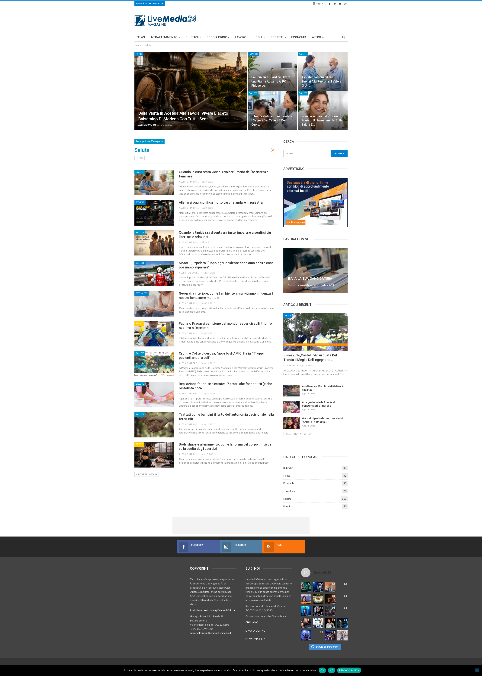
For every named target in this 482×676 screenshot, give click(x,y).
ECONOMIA (299, 37)
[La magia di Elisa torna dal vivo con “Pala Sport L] (330, 599)
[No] (477, 670)
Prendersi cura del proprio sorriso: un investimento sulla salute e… (321, 120)
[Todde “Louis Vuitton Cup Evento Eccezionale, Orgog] (306, 599)
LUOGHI (257, 37)
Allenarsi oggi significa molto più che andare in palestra (221, 202)
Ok (322, 670)
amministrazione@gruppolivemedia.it (210, 632)
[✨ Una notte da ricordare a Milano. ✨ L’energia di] (318, 635)
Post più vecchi (147, 474)
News (288, 315)
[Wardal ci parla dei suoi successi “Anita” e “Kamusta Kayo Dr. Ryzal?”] (291, 423)
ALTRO (316, 37)
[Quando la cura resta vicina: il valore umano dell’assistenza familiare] (154, 182)
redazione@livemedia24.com (220, 610)
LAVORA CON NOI (256, 630)
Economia (288, 483)
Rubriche (288, 467)
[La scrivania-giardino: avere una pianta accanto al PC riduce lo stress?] (272, 71)
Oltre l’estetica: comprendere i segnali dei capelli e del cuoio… (271, 120)
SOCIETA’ (277, 37)
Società (287, 498)
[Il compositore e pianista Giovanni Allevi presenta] (318, 611)
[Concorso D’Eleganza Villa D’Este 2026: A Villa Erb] (318, 599)
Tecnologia (289, 491)
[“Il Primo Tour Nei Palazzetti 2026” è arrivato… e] (342, 599)
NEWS (141, 37)
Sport (139, 323)
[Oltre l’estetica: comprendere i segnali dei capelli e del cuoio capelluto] (272, 110)
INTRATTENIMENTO (163, 37)
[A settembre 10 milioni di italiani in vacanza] (291, 391)
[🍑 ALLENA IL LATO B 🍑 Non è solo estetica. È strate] (318, 623)
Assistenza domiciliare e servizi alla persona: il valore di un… (321, 81)
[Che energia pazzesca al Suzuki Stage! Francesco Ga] (342, 611)
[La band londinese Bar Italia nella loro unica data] (330, 611)
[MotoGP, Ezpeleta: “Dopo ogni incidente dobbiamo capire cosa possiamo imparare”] (154, 273)
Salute (303, 54)
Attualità (141, 293)
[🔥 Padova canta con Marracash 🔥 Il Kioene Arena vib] (342, 623)
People (287, 506)
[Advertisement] (279, 19)
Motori (140, 263)
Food (139, 54)
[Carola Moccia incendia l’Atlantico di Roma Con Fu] (306, 635)
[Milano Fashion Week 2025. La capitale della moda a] (342, 635)
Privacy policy (349, 670)
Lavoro (253, 54)
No (332, 670)
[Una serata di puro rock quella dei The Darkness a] (318, 587)
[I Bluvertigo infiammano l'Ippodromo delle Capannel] (306, 587)
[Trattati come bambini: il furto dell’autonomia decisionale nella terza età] (154, 424)
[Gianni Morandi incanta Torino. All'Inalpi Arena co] (306, 611)
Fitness (139, 158)
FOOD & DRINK (217, 37)
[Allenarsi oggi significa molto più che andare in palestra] (154, 212)
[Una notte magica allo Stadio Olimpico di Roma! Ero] (342, 587)
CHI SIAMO (252, 622)
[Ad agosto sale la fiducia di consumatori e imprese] (291, 407)
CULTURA (192, 37)
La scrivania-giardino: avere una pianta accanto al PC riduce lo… (270, 81)
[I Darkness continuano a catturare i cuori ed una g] (330, 635)
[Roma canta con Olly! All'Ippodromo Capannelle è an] (330, 587)
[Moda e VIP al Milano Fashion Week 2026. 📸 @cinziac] (330, 623)
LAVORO (240, 37)
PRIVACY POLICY (255, 638)
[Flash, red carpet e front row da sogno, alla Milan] (306, 623)
